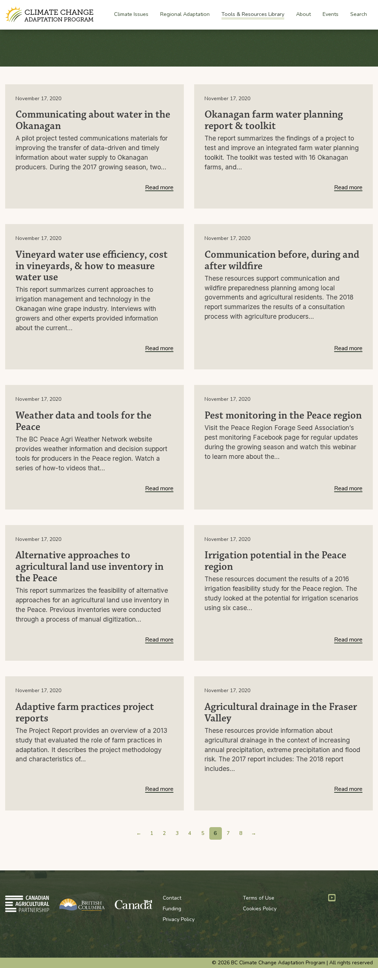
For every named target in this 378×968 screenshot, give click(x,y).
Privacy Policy (179, 919)
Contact (172, 897)
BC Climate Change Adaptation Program (50, 14)
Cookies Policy (259, 908)
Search (358, 14)
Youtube (332, 897)
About (303, 14)
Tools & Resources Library (252, 14)
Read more (159, 188)
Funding (172, 908)
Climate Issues (131, 14)
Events (331, 14)
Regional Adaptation (185, 14)
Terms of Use (258, 897)
